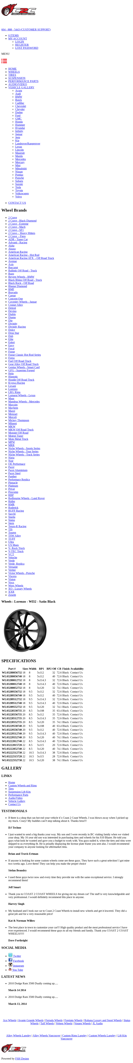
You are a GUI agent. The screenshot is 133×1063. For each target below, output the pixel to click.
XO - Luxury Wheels (20, 588)
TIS (10, 529)
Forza (11, 357)
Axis (11, 264)
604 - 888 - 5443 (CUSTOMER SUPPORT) (26, 29)
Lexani (12, 385)
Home (11, 782)
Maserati (20, 152)
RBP (11, 495)
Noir (10, 460)
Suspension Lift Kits (19, 791)
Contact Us (14, 804)
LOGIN (19, 41)
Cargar (12, 295)
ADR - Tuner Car (18, 239)
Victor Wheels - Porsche (21, 573)
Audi (18, 93)
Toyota (19, 190)
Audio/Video (15, 798)
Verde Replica (16, 563)
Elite (10, 339)
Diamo (12, 317)
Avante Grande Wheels (30, 1020)
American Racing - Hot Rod (23, 254)
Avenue (12, 261)
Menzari (12, 414)
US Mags (13, 545)
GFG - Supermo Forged (21, 370)
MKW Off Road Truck (21, 429)
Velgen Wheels (64, 1023)
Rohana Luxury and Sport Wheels (103, 1020)
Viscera (12, 576)
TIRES (12, 74)
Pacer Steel (14, 473)
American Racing (18, 251)
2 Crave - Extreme (18, 223)
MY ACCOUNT (17, 38)
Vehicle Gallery (16, 801)
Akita (11, 245)
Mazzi (11, 410)
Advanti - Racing (17, 242)
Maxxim (12, 404)
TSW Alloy (14, 535)
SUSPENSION (16, 78)
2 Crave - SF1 (16, 230)
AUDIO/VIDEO (17, 84)
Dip (10, 320)
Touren (12, 532)
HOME (12, 68)
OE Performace (16, 463)
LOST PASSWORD (26, 47)
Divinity (12, 323)
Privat (11, 488)
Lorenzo (12, 389)
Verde (11, 560)
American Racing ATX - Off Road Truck (31, 258)
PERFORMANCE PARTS (23, 81)
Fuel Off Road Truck (19, 361)
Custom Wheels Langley (102, 1035)
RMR (11, 504)
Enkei (11, 342)
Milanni (12, 423)
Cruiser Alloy (15, 304)
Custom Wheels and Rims (22, 785)
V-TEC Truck (16, 551)
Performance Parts (18, 794)
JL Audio (98, 1023)
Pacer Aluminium (17, 470)
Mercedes (20, 159)
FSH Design (22, 1058)
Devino (12, 311)
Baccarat (13, 267)
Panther (12, 476)
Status (11, 520)
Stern (11, 523)
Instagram (18, 965)
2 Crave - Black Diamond (22, 220)
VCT (11, 554)
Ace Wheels (9, 1020)
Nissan (19, 171)
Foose (11, 351)
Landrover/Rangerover (27, 143)
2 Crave (12, 217)
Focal (11, 348)
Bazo (11, 273)
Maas (11, 398)
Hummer (20, 124)
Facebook (18, 960)
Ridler (11, 501)
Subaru (19, 181)
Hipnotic (13, 376)
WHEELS (14, 71)
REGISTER (22, 44)
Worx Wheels (15, 585)
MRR (11, 445)
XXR (11, 591)
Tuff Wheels (47, 1023)
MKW (11, 426)
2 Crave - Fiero (17, 236)
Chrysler (20, 109)
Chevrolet (20, 106)
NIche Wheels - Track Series (24, 454)
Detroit (12, 308)
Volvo (18, 196)
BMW (18, 96)
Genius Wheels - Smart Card (24, 367)
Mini (17, 165)
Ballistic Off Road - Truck (22, 270)
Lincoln (19, 149)
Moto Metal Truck (18, 439)
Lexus (18, 146)
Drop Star (13, 332)
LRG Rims (14, 392)
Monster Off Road (18, 432)
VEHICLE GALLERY (21, 87)
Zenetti (12, 594)
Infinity (19, 131)
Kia (17, 140)
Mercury (20, 162)
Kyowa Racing (16, 382)
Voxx (11, 582)
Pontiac (19, 174)
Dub (10, 336)
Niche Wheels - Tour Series (23, 451)
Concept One (15, 298)
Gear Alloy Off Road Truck (23, 364)
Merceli (12, 417)
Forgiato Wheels (73, 1020)
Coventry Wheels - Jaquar (22, 301)
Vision (11, 579)
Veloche (12, 557)
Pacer (11, 467)
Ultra (11, 541)
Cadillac (19, 103)
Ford (17, 115)
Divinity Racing (17, 326)
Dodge (19, 112)
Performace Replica (19, 479)
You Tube (17, 969)
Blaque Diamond (17, 286)
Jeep (17, 137)
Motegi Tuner (15, 435)
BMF (11, 289)
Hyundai (20, 127)
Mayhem (13, 407)
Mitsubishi (21, 168)
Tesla (18, 187)
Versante (13, 566)
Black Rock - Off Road (21, 283)
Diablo (12, 314)
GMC (18, 118)
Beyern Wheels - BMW (21, 276)
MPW (11, 442)
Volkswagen (22, 193)
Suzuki (19, 184)
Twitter (16, 956)
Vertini (12, 569)
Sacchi (12, 513)
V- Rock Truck (16, 548)
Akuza (12, 248)
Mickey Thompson (18, 420)
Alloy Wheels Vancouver (46, 1035)
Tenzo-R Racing (17, 526)
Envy (11, 345)
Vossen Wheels (82, 1023)
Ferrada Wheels (54, 1020)
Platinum (13, 485)
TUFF (11, 538)
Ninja (11, 457)
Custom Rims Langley (74, 1035)
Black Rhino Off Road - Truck (25, 279)
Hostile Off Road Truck (21, 379)
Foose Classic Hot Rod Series (24, 354)
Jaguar (18, 134)
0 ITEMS (13, 35)
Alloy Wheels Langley (18, 1035)
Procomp (13, 492)
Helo (11, 373)
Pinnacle (13, 482)
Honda (19, 121)
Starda (11, 516)
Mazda (19, 156)
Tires (11, 788)
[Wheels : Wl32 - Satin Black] (25, 653)
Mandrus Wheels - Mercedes (24, 401)
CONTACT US (17, 202)
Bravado (13, 292)
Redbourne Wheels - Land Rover (26, 498)
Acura (18, 90)
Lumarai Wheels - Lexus (21, 395)
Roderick (13, 507)
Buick (18, 99)
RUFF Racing (16, 510)
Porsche (19, 177)
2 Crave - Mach (16, 226)
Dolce (11, 329)
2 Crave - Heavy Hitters (21, 233)
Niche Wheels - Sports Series (24, 448)
